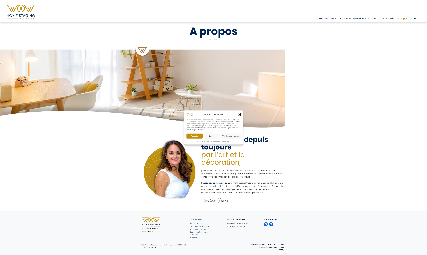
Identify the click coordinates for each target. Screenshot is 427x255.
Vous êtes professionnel (353, 18)
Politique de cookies (203, 141)
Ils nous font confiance (199, 232)
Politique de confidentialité (220, 141)
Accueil (209, 40)
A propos (402, 18)
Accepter (194, 136)
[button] (239, 114)
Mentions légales (258, 244)
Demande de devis (383, 18)
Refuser (212, 136)
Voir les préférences (230, 136)
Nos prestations (327, 18)
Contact (415, 18)
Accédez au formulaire (236, 226)
